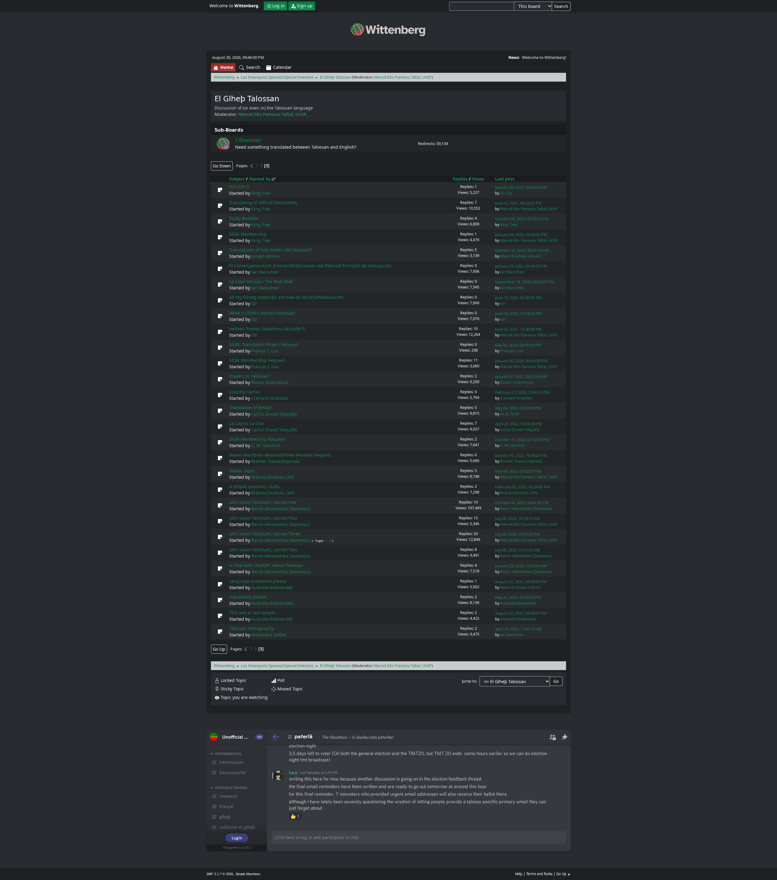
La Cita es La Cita (246, 423)
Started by (260, 179)
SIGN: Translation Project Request (263, 344)
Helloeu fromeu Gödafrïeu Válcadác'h (267, 329)
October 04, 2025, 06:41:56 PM (521, 502)
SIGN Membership (248, 234)
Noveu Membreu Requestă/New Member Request (280, 455)
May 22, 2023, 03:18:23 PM (518, 597)
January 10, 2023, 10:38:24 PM (521, 455)
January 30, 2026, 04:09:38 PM (521, 360)
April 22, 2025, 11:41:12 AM (518, 629)
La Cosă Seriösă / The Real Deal (261, 281)
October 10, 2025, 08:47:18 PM (521, 250)
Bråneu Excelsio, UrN (272, 477)
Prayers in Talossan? (249, 376)
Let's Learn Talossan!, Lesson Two (263, 549)
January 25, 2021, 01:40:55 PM (521, 266)
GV (254, 303)
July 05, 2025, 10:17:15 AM (517, 550)
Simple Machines (248, 874)
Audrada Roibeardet (272, 587)
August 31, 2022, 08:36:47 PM (521, 613)
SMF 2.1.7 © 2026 (219, 874)
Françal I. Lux (264, 351)
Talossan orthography (251, 628)
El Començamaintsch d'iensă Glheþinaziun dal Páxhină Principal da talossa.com (310, 265)
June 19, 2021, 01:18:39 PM (518, 313)
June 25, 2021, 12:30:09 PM (518, 329)
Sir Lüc (506, 193)
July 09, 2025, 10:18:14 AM (517, 518)
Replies (460, 179)
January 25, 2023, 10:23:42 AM (521, 565)
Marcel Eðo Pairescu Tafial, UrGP (403, 77)
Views (478, 179)
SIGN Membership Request (257, 360)
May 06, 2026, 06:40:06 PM (518, 345)
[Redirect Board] (223, 143)
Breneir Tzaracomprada (275, 461)
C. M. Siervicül (265, 445)
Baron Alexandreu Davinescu (280, 508)
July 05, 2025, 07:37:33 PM (517, 534)
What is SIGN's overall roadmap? (262, 313)
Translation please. (248, 597)
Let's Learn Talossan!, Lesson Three (264, 534)
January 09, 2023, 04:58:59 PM (521, 234)
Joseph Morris (265, 256)
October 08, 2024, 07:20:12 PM (521, 218)
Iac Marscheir (265, 272)
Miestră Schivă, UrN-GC (520, 256)
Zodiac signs (242, 471)
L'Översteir (248, 140)
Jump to (469, 681)
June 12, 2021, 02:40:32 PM (518, 297)
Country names (244, 392)
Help (518, 874)
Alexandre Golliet (268, 635)
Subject (237, 179)
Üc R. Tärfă (509, 413)
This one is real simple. (252, 612)
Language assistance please (258, 581)
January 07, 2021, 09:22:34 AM (521, 376)
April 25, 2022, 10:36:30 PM (518, 424)
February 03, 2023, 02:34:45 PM (522, 487)
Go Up (219, 649)
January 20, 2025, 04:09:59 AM (521, 187)
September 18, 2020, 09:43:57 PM (524, 282)
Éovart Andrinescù (270, 382)
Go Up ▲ (563, 874)
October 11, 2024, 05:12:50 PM (521, 439)
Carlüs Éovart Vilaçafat (274, 414)
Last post (504, 179)
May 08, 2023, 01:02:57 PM (518, 471)
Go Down (222, 166)
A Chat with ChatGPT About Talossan (266, 565)
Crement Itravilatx (269, 398)
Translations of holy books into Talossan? (270, 250)
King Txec (261, 193)
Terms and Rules (539, 874)
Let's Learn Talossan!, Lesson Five (263, 502)
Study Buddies (244, 218)
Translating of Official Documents (263, 202)
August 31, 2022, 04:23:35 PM (521, 581)
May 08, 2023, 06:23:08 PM (518, 408)
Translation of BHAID (250, 407)
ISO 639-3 (239, 187)
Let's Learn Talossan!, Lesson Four (263, 518)
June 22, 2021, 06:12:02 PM (518, 203)
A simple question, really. (254, 486)
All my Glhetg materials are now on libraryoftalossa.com (286, 297)
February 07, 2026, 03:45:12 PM (522, 392)
